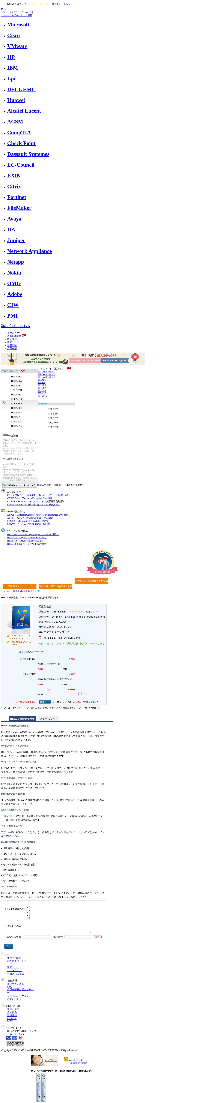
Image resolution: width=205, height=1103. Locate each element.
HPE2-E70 (16, 426)
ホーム (6, 591)
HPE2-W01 (16, 390)
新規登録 (44, 4)
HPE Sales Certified (20, 591)
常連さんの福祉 (15, 973)
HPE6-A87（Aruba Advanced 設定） (25, 540)
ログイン (33, 4)
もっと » (33, 371)
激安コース (13, 342)
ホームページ (14, 332)
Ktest (3, 9)
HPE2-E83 (35, 591)
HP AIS (41, 382)
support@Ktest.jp (78, 1063)
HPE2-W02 (16, 421)
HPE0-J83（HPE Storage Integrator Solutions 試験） (33, 534)
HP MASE (43, 396)
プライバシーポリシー (19, 996)
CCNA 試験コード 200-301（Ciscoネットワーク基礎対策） (38, 495)
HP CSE (42, 390)
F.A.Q (67, 4)
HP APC (42, 379)
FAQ (9, 986)
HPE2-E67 (16, 385)
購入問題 (12, 339)
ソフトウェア (14, 970)
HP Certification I (46, 371)
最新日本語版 (14, 336)
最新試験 (12, 345)
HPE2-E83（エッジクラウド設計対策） (28, 544)
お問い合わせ (14, 999)
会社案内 (56, 4)
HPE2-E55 (16, 412)
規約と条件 (13, 1009)
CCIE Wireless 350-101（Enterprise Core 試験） (31, 498)
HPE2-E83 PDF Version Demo (62, 637)
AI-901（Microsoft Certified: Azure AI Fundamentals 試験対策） (39, 514)
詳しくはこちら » (15, 326)
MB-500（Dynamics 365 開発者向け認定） (29, 524)
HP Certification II (46, 374)
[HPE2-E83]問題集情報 (22, 718)
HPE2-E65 (16, 376)
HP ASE (42, 393)
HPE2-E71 (16, 417)
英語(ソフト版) (54, 664)
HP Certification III (47, 377)
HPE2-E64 (16, 381)
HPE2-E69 (16, 408)
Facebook (12, 1018)
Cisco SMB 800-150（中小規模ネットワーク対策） (33, 504)
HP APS (42, 385)
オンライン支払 (15, 983)
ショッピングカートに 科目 (16, 15)
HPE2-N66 (16, 403)
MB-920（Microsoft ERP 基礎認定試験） (28, 521)
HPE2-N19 (16, 399)
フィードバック (48, 718)
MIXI (10, 1021)
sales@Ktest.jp (76, 1060)
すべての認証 (14, 958)
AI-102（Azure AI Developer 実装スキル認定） (31, 518)
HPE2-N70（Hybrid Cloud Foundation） (27, 537)
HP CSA (42, 388)
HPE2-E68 (16, 394)
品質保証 (12, 348)
